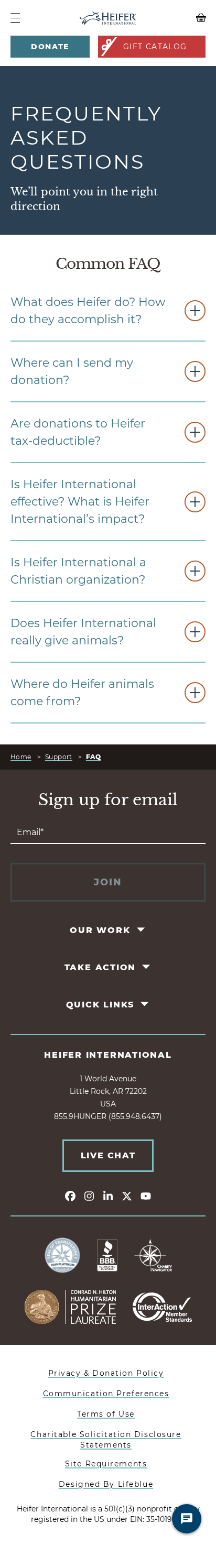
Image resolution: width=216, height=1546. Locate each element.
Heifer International (108, 1055)
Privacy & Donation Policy (106, 1373)
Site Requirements (106, 1463)
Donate (50, 46)
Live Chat (108, 1155)
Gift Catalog (155, 46)
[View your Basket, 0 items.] (181, 18)
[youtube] (146, 1195)
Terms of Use (106, 1414)
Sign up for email (108, 800)
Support (58, 757)
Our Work (100, 930)
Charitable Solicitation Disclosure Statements (105, 1440)
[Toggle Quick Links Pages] (145, 1004)
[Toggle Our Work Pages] (141, 930)
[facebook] (70, 1195)
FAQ (93, 757)
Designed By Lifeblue (106, 1484)
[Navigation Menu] (15, 18)
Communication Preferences (106, 1393)
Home (20, 757)
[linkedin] (108, 1195)
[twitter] (127, 1195)
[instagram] (89, 1195)
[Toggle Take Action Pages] (147, 967)
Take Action (100, 967)
